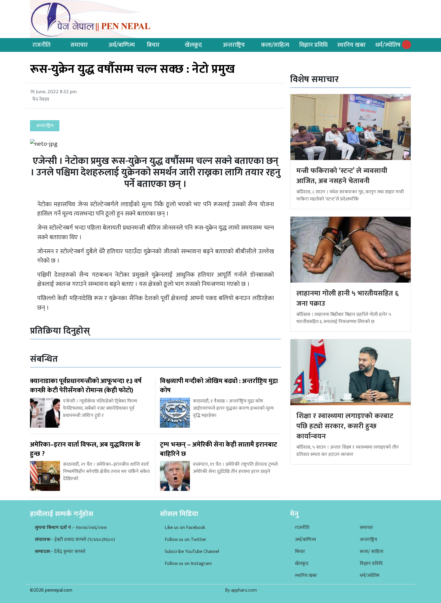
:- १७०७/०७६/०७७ (71, 528)
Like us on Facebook (185, 528)
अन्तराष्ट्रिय (234, 45)
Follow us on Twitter (185, 540)
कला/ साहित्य (371, 552)
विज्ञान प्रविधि (313, 45)
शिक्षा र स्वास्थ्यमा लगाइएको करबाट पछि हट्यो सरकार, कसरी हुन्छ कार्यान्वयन (344, 426)
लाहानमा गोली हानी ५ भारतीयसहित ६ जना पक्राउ (347, 298)
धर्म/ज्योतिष (387, 45)
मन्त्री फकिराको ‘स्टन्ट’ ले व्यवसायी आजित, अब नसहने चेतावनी (341, 176)
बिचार (153, 45)
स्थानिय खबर (351, 45)
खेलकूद (193, 45)
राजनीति (41, 45)
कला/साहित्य (275, 45)
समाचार (79, 45)
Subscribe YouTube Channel (192, 552)
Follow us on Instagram (188, 564)
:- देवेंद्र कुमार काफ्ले (60, 552)
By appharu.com (241, 590)
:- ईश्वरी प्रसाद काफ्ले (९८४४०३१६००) (75, 540)
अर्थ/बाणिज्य (122, 45)
